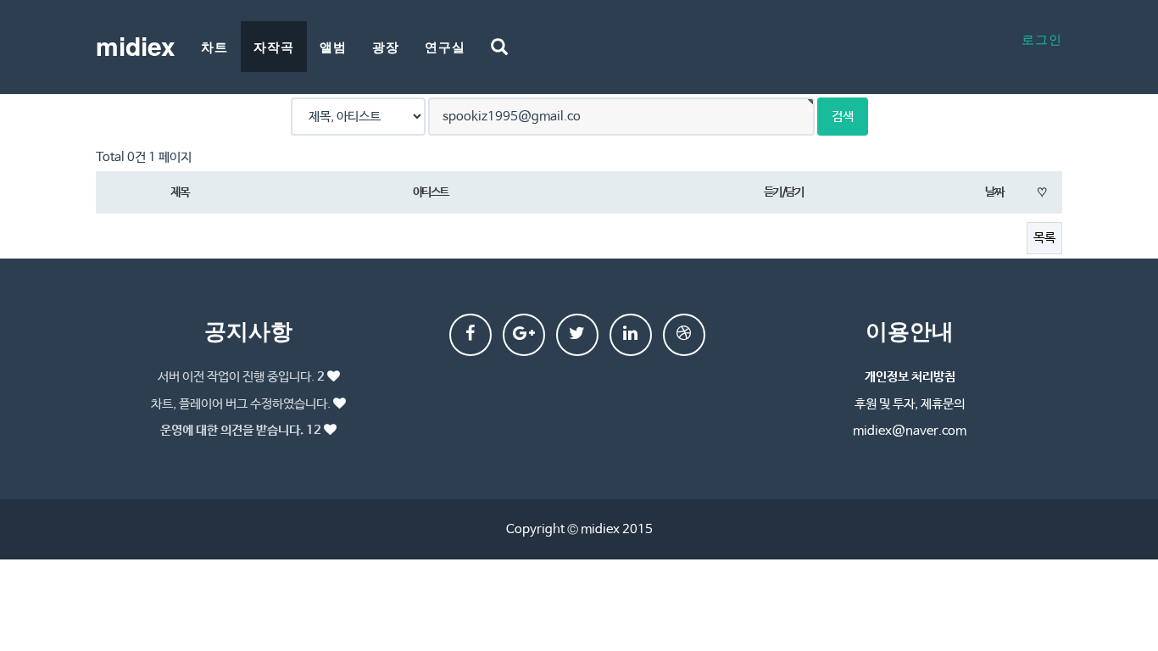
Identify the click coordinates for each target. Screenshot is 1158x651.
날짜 (994, 192)
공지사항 (248, 330)
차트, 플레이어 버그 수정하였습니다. (241, 404)
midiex (135, 45)
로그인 (1042, 38)
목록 (1044, 238)
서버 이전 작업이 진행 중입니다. (241, 377)
